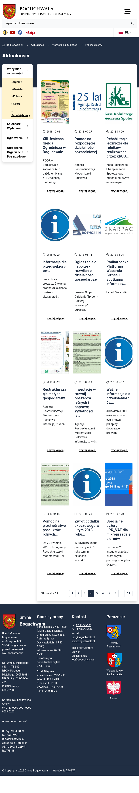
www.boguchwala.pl (83, 641)
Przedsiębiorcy (93, 44)
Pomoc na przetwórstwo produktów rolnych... (54, 527)
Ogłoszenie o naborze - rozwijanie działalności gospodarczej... (86, 273)
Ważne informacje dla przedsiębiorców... (118, 396)
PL (126, 32)
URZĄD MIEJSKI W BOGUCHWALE (13, 733)
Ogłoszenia (15, 138)
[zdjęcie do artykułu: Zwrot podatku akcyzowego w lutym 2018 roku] (87, 484)
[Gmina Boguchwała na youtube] (13, 32)
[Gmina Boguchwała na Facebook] (20, 32)
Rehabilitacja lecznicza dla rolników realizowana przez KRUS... (117, 147)
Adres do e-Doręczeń (14, 742)
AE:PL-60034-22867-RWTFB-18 (14, 748)
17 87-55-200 (83, 625)
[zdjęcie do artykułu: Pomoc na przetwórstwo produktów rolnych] (55, 484)
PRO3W (70, 770)
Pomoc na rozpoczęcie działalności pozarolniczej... (87, 147)
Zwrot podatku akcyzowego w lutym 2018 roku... (87, 527)
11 (128, 593)
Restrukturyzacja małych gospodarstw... (55, 393)
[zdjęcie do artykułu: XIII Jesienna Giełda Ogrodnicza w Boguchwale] (55, 101)
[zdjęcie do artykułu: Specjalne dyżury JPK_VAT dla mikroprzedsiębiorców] (118, 484)
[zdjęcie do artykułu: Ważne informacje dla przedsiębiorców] (118, 352)
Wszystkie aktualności (64, 44)
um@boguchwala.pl (83, 637)
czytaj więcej (55, 191)
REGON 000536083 (13, 738)
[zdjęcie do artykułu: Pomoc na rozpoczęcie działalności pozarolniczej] (87, 101)
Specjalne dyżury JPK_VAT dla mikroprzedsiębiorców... (118, 530)
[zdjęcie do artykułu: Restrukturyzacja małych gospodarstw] (55, 352)
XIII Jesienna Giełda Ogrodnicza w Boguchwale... (54, 145)
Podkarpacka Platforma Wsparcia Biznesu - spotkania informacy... (117, 273)
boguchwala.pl (15, 44)
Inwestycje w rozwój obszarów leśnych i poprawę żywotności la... (85, 402)
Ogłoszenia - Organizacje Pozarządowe (16, 152)
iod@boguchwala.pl (83, 659)
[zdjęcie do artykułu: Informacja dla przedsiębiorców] (55, 224)
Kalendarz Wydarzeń (14, 126)
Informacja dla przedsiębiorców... (55, 266)
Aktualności (37, 44)
